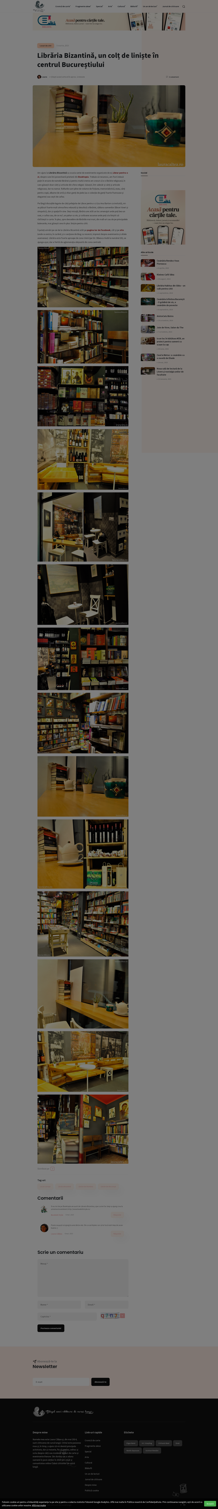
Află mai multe (39, 1505)
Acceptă (210, 1503)
